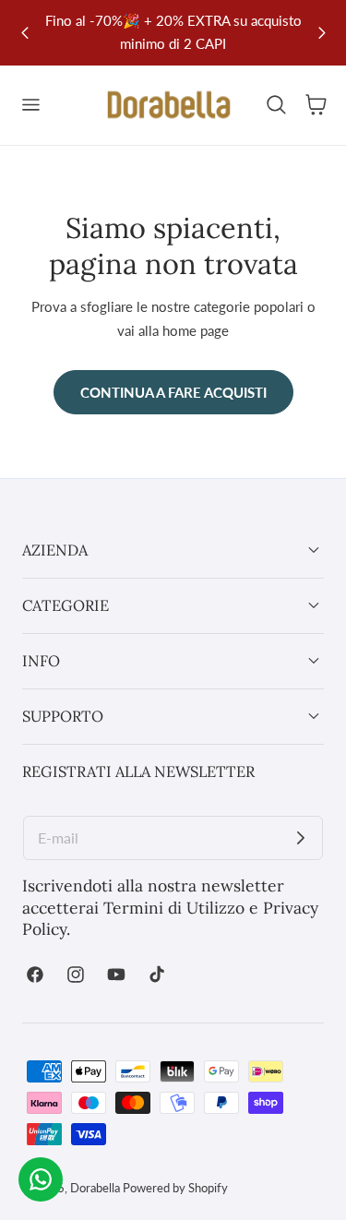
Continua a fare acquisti (173, 392)
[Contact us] (40, 1179)
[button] (30, 105)
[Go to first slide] (321, 33)
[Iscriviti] (301, 838)
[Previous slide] (24, 33)
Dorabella (95, 1187)
